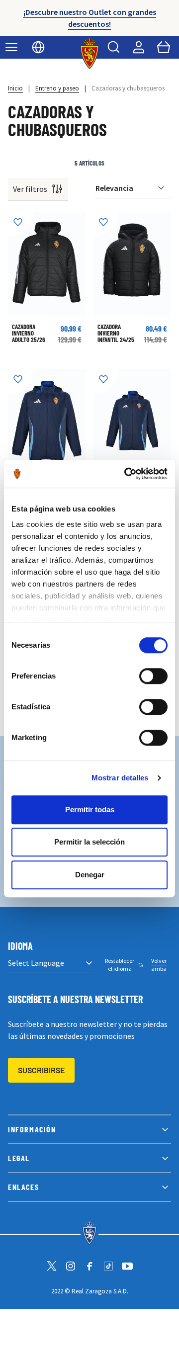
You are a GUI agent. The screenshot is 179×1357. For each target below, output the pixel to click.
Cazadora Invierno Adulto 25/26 (28, 333)
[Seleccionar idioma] (38, 47)
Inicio (15, 88)
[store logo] (90, 53)
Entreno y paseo (57, 88)
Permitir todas (89, 809)
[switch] (153, 676)
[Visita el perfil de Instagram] (70, 1266)
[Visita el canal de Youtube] (127, 1266)
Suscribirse (41, 1070)
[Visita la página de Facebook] (89, 1266)
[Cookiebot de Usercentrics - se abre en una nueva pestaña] (126, 473)
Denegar (89, 874)
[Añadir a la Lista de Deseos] (20, 224)
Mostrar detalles (120, 777)
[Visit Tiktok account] (108, 1266)
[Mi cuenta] (138, 47)
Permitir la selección (89, 842)
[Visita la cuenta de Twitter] (51, 1266)
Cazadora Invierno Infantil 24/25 (115, 333)
